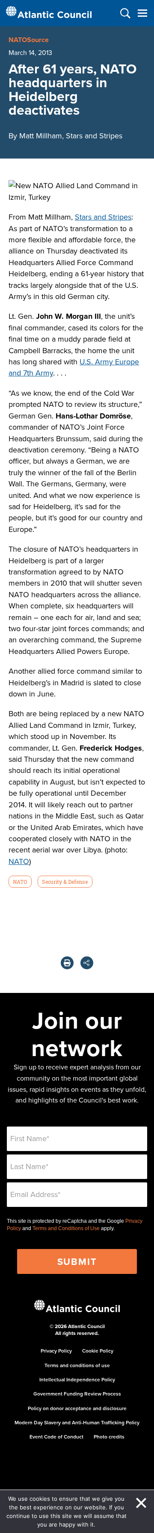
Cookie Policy (97, 1350)
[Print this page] (67, 962)
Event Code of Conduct (56, 1436)
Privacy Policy (56, 1350)
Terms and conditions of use (77, 1365)
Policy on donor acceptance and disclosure (77, 1408)
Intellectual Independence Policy (77, 1379)
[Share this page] (86, 962)
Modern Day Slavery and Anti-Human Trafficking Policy (77, 1422)
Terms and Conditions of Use (66, 1228)
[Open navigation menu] (142, 13)
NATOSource (29, 40)
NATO (19, 861)
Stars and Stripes (103, 216)
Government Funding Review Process (77, 1393)
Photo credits (109, 1436)
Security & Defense (65, 881)
